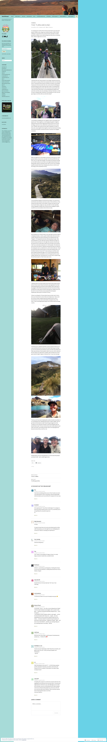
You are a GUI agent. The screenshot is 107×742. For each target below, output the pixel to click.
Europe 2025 (4, 75)
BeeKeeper (36, 564)
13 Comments (50, 27)
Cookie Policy (24, 739)
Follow (4, 51)
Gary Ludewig (37, 539)
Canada (3, 71)
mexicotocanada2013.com (6, 118)
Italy (2, 78)
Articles (23, 16)
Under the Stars (4, 89)
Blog (34, 16)
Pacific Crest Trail (5, 81)
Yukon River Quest (5, 96)
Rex (35, 489)
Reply (36, 498)
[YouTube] (5, 37)
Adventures (17, 16)
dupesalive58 (37, 579)
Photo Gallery (55, 16)
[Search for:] (7, 60)
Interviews (49, 16)
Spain (3, 84)
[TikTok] (7, 37)
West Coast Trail (4, 90)
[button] (5, 105)
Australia (3, 68)
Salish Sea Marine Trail (5, 83)
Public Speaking (63, 16)
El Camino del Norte (5, 74)
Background (29, 16)
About (12, 16)
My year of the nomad (5, 80)
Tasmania (3, 86)
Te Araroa (33, 22)
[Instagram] (3, 37)
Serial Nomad (5, 16)
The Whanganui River (35, 480)
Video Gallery (70, 16)
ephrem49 (36, 678)
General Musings (5, 77)
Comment (56, 712)
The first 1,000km (34, 475)
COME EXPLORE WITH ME (41, 16)
